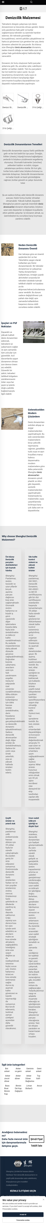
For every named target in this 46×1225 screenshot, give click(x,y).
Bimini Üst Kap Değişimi (18, 1088)
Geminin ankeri (30, 1069)
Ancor (39, 1086)
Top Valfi (38, 1077)
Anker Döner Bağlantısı (30, 1078)
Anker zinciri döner (7, 1078)
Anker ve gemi (18, 1069)
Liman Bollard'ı (29, 1087)
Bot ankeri (7, 1069)
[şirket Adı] (23, 8)
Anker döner (18, 1077)
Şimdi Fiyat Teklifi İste (37, 1140)
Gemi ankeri (38, 1069)
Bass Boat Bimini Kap (7, 1090)
